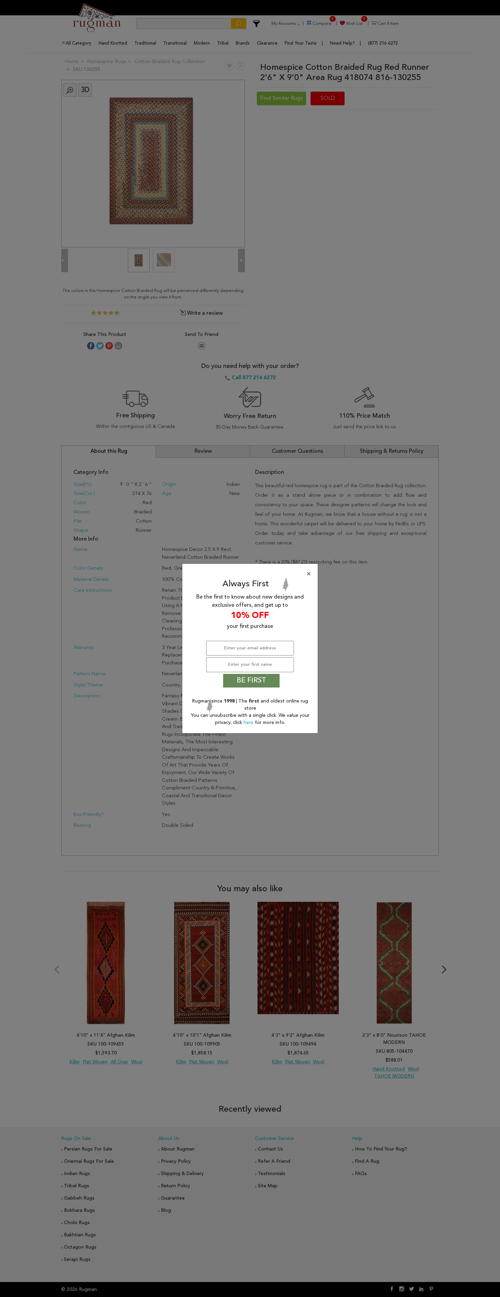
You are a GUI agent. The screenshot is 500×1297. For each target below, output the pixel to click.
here (249, 722)
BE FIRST (251, 680)
